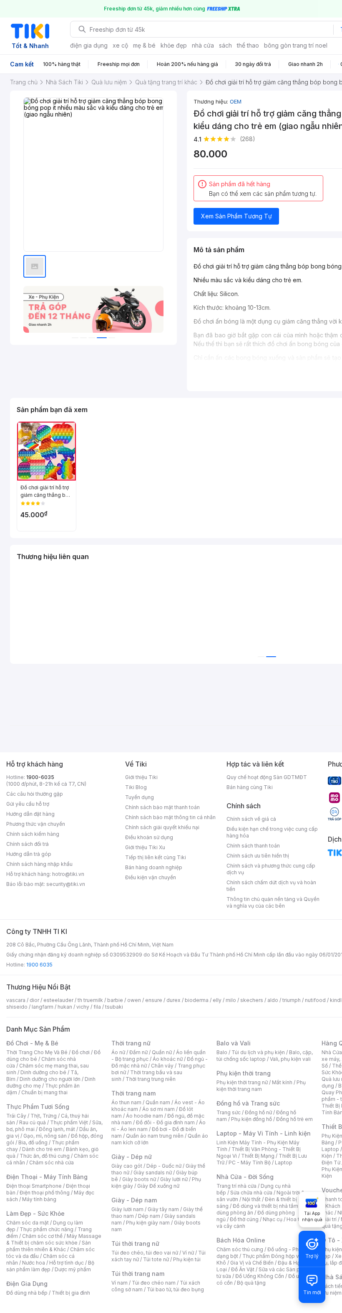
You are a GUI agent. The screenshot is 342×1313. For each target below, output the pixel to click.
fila (97, 1007)
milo (231, 1000)
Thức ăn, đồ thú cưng (45, 1156)
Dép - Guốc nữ (163, 1166)
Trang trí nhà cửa (236, 1186)
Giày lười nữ (174, 1179)
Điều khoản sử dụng (149, 837)
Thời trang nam (133, 1093)
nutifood (315, 1000)
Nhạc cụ (272, 1219)
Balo (221, 1052)
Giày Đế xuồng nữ (158, 1186)
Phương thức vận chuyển (35, 824)
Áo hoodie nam (144, 1116)
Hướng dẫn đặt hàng (30, 814)
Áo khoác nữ (168, 1059)
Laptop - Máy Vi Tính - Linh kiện (263, 1133)
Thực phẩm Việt (69, 1122)
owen (134, 1000)
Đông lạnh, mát (57, 1129)
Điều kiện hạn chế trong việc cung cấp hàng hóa (272, 832)
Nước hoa (33, 1263)
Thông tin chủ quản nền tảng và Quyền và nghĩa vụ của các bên (272, 902)
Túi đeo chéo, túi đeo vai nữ (144, 1253)
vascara (15, 1000)
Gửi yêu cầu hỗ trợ (27, 804)
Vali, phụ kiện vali (290, 1059)
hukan (65, 1007)
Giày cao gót (126, 1166)
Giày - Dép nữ (131, 1156)
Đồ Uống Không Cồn (259, 1276)
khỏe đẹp (174, 45)
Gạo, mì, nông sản (45, 1136)
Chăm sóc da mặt (27, 1222)
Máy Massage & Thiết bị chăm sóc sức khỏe (53, 1239)
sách (225, 45)
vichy (82, 1007)
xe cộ (120, 45)
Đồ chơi (81, 1052)
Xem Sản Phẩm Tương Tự (236, 216)
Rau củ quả (32, 1122)
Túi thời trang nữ (135, 1243)
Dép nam (149, 1216)
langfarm (42, 1007)
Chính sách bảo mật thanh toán (162, 807)
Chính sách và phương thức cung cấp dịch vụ (270, 869)
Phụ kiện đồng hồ (251, 1119)
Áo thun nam (126, 1102)
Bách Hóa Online (240, 1240)
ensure (153, 1000)
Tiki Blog (136, 787)
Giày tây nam (163, 1209)
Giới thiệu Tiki (141, 777)
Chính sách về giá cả (251, 819)
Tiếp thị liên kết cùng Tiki (155, 857)
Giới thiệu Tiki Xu (145, 847)
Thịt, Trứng (43, 1116)
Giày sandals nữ (152, 1172)
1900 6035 (39, 964)
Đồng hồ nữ (258, 1112)
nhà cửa (203, 45)
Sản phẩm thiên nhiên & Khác (48, 1246)
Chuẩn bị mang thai (44, 1092)
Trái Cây (16, 1116)
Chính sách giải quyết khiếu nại (162, 827)
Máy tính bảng (39, 1199)
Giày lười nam (127, 1209)
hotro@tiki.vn (68, 874)
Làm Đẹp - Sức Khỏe (35, 1213)
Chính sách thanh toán (253, 845)
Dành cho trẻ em (42, 1149)
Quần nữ (162, 1052)
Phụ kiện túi (187, 1259)
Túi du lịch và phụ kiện (258, 1052)
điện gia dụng (89, 45)
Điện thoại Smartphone (34, 1186)
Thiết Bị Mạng (257, 1156)
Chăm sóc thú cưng (239, 1249)
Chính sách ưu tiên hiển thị (257, 856)
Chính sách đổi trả (27, 844)
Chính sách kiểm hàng (32, 834)
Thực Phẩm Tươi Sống (37, 1106)
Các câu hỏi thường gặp (34, 794)
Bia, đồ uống (33, 1142)
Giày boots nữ (139, 1179)
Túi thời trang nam (137, 1273)
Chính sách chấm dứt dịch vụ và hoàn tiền (271, 885)
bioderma (197, 1000)
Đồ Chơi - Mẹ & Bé (32, 1043)
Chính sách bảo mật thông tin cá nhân (170, 817)
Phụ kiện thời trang (243, 1073)
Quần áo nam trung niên (155, 1136)
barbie (115, 1000)
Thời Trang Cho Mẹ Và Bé (37, 1052)
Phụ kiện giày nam (148, 1222)
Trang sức (228, 1112)
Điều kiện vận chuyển (150, 877)
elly (217, 1000)
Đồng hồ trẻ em (294, 1119)
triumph (291, 1000)
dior (34, 1000)
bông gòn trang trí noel (295, 45)
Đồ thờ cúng (244, 1219)
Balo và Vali (233, 1043)
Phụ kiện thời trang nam (261, 1085)
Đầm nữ (138, 1052)
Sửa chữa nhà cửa (251, 1192)
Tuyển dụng (139, 797)
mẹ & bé (144, 45)
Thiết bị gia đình (71, 1293)
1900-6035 (40, 777)
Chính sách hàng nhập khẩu (39, 864)
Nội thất (251, 1199)
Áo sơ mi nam (158, 1109)
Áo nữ (118, 1052)
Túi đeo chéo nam (154, 1283)
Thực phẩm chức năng (46, 1229)
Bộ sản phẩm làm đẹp (50, 1266)
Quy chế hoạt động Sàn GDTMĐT (266, 777)
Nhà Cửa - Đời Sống (245, 1176)
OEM (235, 101)
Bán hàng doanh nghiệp (153, 867)
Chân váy (162, 1066)
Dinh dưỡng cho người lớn (50, 1079)
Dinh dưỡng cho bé (43, 1072)
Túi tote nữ (156, 1259)
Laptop (283, 1162)
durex (173, 1000)
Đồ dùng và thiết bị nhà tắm (265, 1206)
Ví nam (119, 1283)
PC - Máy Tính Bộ (250, 1162)
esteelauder (58, 1000)
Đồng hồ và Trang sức (248, 1103)
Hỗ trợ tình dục (66, 1263)
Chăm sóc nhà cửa (51, 1162)
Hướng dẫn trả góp (28, 854)
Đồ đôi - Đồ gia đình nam (165, 1122)
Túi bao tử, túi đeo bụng (175, 1289)
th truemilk (90, 1000)
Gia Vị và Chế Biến (252, 1263)
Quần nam (158, 1102)
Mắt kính (282, 1082)
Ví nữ (188, 1253)
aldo (272, 1000)
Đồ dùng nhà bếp (27, 1293)
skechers (251, 1000)
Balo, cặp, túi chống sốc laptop (264, 1055)
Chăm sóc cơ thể (42, 1236)
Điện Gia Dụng (27, 1283)
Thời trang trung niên (151, 1079)
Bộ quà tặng (251, 1283)
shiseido (17, 1007)
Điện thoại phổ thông (45, 1192)
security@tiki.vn (65, 884)
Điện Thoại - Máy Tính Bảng (47, 1176)
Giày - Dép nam (134, 1200)
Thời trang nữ (131, 1043)
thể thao (248, 45)
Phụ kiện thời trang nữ (242, 1082)
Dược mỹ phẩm (73, 1269)
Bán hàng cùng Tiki (249, 787)
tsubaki (114, 1007)
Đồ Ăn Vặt (242, 1269)
